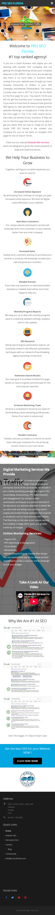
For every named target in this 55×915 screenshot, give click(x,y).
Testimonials (11, 854)
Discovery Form (12, 840)
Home (8, 831)
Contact (9, 844)
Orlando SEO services (38, 142)
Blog (10, 849)
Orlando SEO (11, 835)
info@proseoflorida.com (16, 858)
